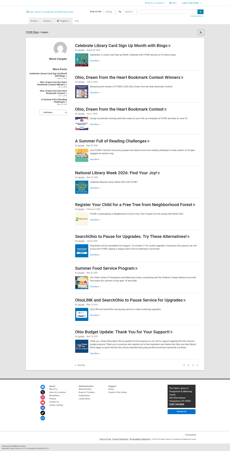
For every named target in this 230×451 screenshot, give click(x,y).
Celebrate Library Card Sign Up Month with (48, 74)
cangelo (81, 50)
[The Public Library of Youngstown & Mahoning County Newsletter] (42, 418)
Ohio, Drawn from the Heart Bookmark (53, 92)
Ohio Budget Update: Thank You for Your (122, 331)
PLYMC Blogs (32, 32)
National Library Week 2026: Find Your (116, 172)
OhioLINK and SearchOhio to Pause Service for (129, 300)
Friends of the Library (117, 392)
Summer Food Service (105, 268)
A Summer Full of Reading (54, 100)
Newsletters (54, 395)
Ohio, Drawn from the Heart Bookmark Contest (52, 83)
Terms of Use (105, 439)
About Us (53, 389)
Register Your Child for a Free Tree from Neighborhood (133, 204)
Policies (52, 398)
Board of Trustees (87, 392)
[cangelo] (60, 54)
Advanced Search (197, 16)
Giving (111, 389)
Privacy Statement (120, 439)
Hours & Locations (57, 392)
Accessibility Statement (140, 439)
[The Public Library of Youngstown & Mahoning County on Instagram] (42, 397)
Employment (84, 395)
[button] (155, 3)
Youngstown (190, 434)
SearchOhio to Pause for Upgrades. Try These (131, 236)
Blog (77, 21)
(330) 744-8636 (176, 404)
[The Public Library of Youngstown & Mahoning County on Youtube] (42, 402)
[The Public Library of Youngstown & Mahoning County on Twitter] (42, 392)
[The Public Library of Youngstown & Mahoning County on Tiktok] (42, 413)
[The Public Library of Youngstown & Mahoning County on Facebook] (42, 387)
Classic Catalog (56, 405)
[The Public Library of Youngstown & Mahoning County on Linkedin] (42, 407)
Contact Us (54, 402)
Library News (84, 398)
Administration (85, 389)
